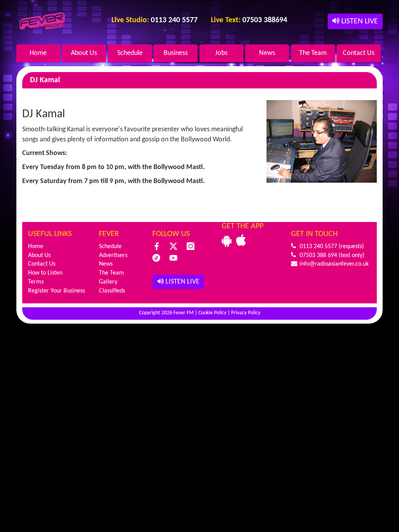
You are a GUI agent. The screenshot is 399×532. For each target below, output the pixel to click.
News (267, 53)
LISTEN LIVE (358, 21)
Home (38, 53)
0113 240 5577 (317, 246)
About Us (84, 53)
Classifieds (112, 291)
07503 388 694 (317, 255)
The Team (313, 53)
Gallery (108, 282)
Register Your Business (56, 291)
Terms (36, 282)
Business (176, 53)
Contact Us (358, 53)
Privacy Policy (245, 313)
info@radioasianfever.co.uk (333, 264)
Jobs (221, 53)
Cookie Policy (212, 313)
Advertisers (113, 255)
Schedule (130, 53)
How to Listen (45, 273)
